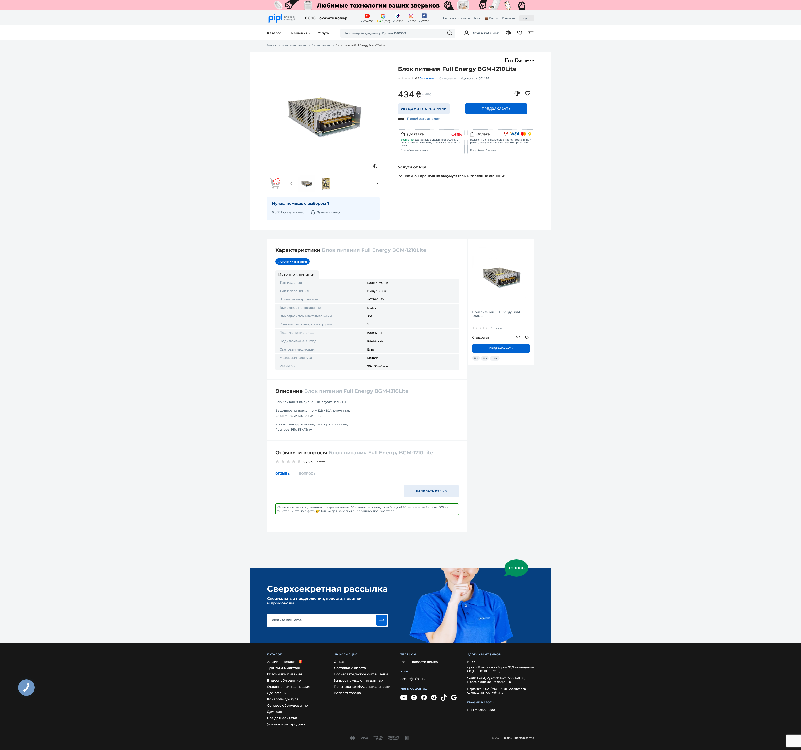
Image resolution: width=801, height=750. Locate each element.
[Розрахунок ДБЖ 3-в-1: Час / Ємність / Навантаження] (401, 5)
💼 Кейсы (491, 18)
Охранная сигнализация (288, 687)
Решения (299, 33)
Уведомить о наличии (424, 109)
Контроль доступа (282, 699)
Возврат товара (347, 693)
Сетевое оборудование (287, 705)
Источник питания (292, 261)
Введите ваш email (287, 620)
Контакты (508, 18)
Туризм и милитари (284, 668)
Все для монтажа (282, 718)
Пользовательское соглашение (361, 674)
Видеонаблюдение (284, 680)
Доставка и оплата (456, 18)
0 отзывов (427, 78)
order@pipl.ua (412, 679)
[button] (291, 183)
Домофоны (276, 693)
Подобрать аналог (423, 119)
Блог (477, 18)
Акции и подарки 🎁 (285, 662)
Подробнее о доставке (414, 150)
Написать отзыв (431, 491)
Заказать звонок (329, 212)
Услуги (324, 33)
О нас (339, 662)
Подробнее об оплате (483, 150)
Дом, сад (274, 712)
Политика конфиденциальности (362, 687)
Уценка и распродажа (286, 724)
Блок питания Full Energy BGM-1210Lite (496, 314)
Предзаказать (496, 109)
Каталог (274, 33)
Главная (272, 45)
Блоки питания (321, 45)
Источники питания (294, 45)
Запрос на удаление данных (358, 680)
